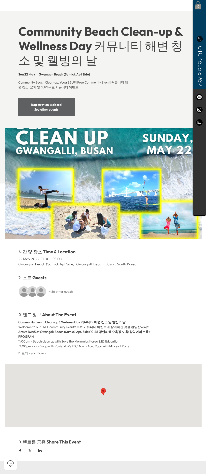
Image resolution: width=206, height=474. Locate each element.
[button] (198, 5)
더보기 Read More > (32, 353)
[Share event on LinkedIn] (40, 450)
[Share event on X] (30, 450)
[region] (199, 108)
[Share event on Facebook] (20, 450)
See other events (46, 109)
